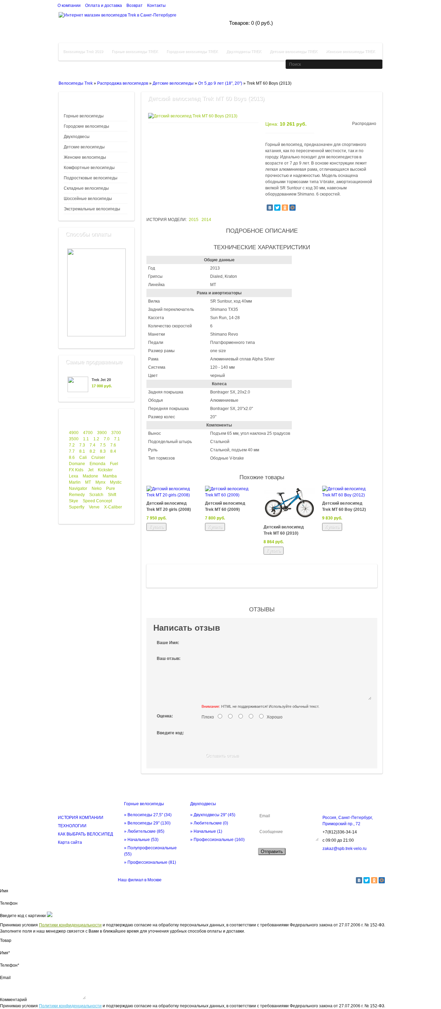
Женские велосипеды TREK (350, 51)
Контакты (156, 5)
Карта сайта (70, 842)
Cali (83, 457)
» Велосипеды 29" (147, 823)
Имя (4, 891)
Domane (77, 463)
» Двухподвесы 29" (212, 814)
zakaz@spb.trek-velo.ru (344, 848)
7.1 (117, 439)
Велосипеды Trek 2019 (83, 51)
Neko (97, 488)
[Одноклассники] (285, 207)
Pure (110, 488)
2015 (193, 219)
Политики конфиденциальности (70, 925)
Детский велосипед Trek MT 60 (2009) (225, 506)
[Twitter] (277, 207)
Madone (90, 476)
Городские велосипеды (86, 126)
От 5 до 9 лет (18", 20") (220, 83)
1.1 (86, 439)
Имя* (5, 952)
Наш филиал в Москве (140, 879)
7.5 (103, 445)
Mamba (110, 476)
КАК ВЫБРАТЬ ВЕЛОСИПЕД (85, 834)
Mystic (116, 482)
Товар (5, 940)
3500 (74, 439)
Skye (73, 500)
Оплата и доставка (103, 5)
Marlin (75, 482)
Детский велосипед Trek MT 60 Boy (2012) (344, 506)
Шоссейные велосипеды (88, 198)
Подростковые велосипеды (90, 178)
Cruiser (98, 457)
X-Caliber (113, 507)
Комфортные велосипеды (89, 167)
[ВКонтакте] (270, 207)
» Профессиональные (150, 862)
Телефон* (9, 965)
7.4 (92, 445)
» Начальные (141, 839)
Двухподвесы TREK (243, 51)
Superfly (76, 507)
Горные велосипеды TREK (135, 51)
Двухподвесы (77, 136)
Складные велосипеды (86, 188)
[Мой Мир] (292, 207)
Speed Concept (97, 500)
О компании (69, 5)
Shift (112, 494)
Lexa (73, 476)
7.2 (72, 445)
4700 (88, 432)
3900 (102, 432)
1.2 (96, 439)
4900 (74, 432)
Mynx (100, 482)
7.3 (82, 445)
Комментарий (13, 999)
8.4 (113, 451)
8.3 (103, 451)
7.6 (113, 445)
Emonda (97, 463)
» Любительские (144, 831)
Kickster (105, 469)
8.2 (92, 451)
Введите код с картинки (23, 915)
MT (88, 482)
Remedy (77, 494)
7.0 (107, 439)
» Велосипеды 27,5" (148, 814)
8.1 (82, 451)
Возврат (134, 5)
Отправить (272, 851)
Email (5, 977)
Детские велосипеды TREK (293, 51)
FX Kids (76, 469)
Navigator (78, 488)
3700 (116, 432)
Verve (94, 507)
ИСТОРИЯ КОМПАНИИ (80, 817)
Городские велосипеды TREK (192, 51)
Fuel (114, 463)
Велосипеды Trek (76, 83)
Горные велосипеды (84, 116)
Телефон (9, 903)
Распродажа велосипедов (122, 83)
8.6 (72, 457)
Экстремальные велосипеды (92, 209)
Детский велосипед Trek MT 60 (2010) (284, 530)
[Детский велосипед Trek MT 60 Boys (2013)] (192, 116)
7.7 (72, 451)
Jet (90, 469)
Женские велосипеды (85, 157)
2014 (206, 219)
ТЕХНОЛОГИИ (72, 825)
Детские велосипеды (173, 83)
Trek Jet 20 (101, 380)
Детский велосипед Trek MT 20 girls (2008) (168, 506)
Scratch (96, 494)
